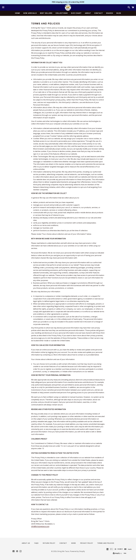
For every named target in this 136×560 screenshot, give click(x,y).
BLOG (118, 13)
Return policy (49, 543)
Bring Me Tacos (63, 551)
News (73, 543)
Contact (63, 543)
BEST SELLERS (46, 13)
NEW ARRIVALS (30, 13)
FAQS (36, 543)
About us (26, 543)
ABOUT (88, 13)
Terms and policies (105, 543)
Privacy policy (86, 543)
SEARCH (109, 13)
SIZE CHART (76, 13)
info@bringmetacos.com (40, 526)
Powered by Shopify (77, 551)
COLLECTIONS (62, 13)
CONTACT (98, 13)
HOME (17, 13)
